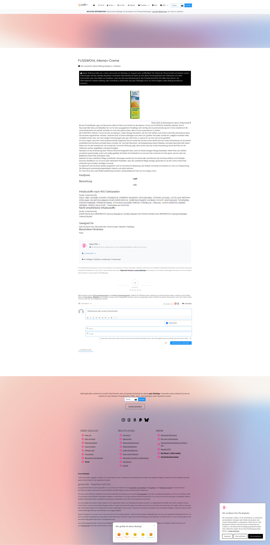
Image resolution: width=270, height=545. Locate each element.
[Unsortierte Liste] (102, 318)
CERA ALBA (84, 200)
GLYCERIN (94, 198)
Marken (133, 5)
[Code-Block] (108, 318)
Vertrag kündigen (135, 406)
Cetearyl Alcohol (85, 216)
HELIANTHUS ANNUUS (99, 200)
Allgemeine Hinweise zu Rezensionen (136, 458)
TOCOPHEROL (183, 200)
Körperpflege (133, 488)
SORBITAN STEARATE (137, 200)
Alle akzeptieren (255, 536)
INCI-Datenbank (142, 494)
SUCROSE (151, 200)
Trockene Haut (116, 259)
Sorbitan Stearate (130, 214)
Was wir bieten (90, 439)
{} (113, 317)
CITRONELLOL (145, 203)
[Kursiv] (90, 318)
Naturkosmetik (85, 525)
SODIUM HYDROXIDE (87, 203)
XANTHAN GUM (170, 200)
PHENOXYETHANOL (104, 203)
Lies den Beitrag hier (159, 12)
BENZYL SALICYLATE (97, 205)
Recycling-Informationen (169, 439)
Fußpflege (89, 259)
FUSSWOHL (97, 259)
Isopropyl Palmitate (179, 214)
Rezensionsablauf (91, 443)
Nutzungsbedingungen (101, 295)
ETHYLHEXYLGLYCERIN (122, 203)
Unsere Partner (90, 447)
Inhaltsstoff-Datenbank (169, 435)
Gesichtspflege (141, 488)
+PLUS (113, 510)
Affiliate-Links (89, 450)
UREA (87, 198)
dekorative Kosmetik (166, 488)
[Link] (111, 318)
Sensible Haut (106, 259)
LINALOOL (157, 203)
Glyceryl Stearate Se (115, 214)
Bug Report (88, 297)
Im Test (122, 5)
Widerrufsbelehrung (130, 447)
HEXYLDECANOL (145, 198)
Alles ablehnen (240, 536)
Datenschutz (127, 439)
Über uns (88, 435)
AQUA (81, 198)
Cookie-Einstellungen (130, 450)
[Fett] (87, 318)
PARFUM (136, 203)
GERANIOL (83, 205)
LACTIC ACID (176, 198)
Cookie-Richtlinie (233, 531)
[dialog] (242, 522)
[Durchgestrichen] (96, 318)
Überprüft (173, 323)
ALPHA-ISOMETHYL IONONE (173, 203)
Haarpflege (152, 488)
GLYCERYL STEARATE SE (108, 198)
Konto (110, 5)
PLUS (102, 5)
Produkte (143, 5)
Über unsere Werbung (130, 454)
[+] (116, 317)
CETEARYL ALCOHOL (161, 198)
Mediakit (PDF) (166, 449)
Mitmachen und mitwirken (94, 458)
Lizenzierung (127, 462)
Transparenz (89, 454)
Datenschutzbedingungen (121, 295)
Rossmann (167, 123)
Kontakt (125, 465)
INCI (156, 5)
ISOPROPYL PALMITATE (128, 198)
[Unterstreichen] (93, 318)
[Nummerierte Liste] (99, 318)
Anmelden (188, 303)
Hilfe (164, 5)
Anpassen (227, 536)
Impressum (127, 435)
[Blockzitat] (105, 318)
